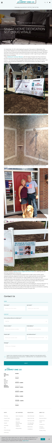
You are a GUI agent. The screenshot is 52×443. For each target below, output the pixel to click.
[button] (45, 2)
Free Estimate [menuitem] (7, 430)
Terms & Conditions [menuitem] (41, 427)
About (12, 21)
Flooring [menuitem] (6, 416)
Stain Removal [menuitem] (31, 416)
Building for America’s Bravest (15, 56)
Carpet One (6, 21)
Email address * (30, 325)
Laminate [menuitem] (6, 425)
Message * (6, 342)
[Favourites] (47, 2)
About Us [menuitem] (41, 416)
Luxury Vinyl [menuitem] (7, 418)
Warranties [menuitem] (30, 426)
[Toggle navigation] (2, 2)
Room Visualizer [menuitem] (19, 416)
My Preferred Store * (31, 334)
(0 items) (49, 2)
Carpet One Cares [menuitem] (42, 421)
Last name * (29, 305)
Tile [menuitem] (5, 427)
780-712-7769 (35, 7)
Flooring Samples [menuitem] (18, 419)
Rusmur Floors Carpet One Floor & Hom (24, 271)
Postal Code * (7, 334)
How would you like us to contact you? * (13, 318)
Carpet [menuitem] (5, 423)
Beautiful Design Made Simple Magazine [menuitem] (19, 424)
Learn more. (26, 440)
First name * (6, 305)
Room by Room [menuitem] (42, 418)
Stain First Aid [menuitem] (31, 418)
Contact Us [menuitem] (41, 424)
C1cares (18, 21)
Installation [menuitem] (30, 429)
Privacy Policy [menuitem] (42, 430)
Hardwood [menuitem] (6, 420)
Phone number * (7, 325)
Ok (43, 439)
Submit (26, 363)
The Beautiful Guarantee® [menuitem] (31, 424)
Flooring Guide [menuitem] (31, 420)
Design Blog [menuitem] (18, 428)
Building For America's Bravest (39, 114)
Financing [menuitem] (6, 432)
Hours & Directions (6, 386)
